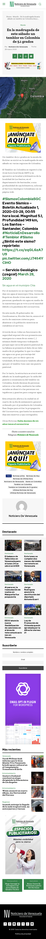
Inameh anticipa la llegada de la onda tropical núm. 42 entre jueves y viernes (15, 806)
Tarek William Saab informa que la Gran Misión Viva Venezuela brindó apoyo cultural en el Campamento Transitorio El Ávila (14, 764)
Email (23, 659)
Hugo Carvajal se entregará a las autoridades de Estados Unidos (12, 887)
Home (8, 17)
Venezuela (6, 756)
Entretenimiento (9, 773)
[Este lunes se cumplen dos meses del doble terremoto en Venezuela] (32, 545)
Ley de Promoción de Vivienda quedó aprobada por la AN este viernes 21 (32, 626)
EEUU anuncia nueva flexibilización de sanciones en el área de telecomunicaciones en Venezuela (13, 629)
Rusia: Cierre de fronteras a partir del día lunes (33, 886)
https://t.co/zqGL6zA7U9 (22, 251)
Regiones (6, 802)
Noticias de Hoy (32, 476)
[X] (20, 56)
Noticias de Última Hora (23, 479)
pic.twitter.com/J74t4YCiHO (22, 260)
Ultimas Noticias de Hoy (23, 490)
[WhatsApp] (25, 56)
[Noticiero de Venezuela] (23, 506)
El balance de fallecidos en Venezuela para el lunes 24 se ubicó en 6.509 (12, 561)
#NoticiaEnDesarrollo (21, 232)
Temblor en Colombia (23, 484)
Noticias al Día (19, 476)
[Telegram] (31, 56)
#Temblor (10, 237)
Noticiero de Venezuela (18, 47)
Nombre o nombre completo (23, 652)
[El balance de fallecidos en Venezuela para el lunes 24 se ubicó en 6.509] (13, 545)
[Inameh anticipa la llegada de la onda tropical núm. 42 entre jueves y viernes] (37, 805)
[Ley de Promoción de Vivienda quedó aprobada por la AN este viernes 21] (32, 609)
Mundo (16, 17)
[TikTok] (18, 924)
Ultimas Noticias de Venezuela (23, 493)
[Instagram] (9, 924)
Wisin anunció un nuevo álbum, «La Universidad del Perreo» (14, 792)
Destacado (9, 553)
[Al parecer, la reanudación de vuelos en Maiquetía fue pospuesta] (13, 576)
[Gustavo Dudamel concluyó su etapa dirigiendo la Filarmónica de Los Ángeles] (37, 778)
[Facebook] (15, 56)
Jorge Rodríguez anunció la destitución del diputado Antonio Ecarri (32, 593)
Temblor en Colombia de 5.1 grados (22, 487)
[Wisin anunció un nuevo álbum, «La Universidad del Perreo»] (37, 792)
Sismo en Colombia (34, 482)
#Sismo (26, 237)
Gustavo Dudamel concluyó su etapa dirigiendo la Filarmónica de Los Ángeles (15, 779)
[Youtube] (32, 924)
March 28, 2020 (18, 276)
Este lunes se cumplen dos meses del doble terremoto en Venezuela (32, 561)
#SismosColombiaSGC (21, 198)
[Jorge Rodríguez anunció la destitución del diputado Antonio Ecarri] (32, 576)
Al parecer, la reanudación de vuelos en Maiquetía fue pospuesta (13, 592)
